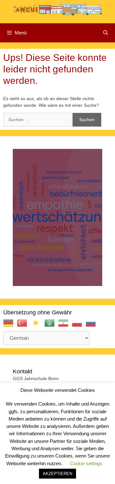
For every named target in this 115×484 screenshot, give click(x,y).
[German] (10, 325)
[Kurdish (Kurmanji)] (37, 325)
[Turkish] (24, 325)
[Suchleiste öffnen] (105, 32)
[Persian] (65, 325)
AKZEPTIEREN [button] (57, 473)
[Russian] (92, 325)
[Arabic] (51, 325)
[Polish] (79, 325)
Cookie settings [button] (86, 463)
